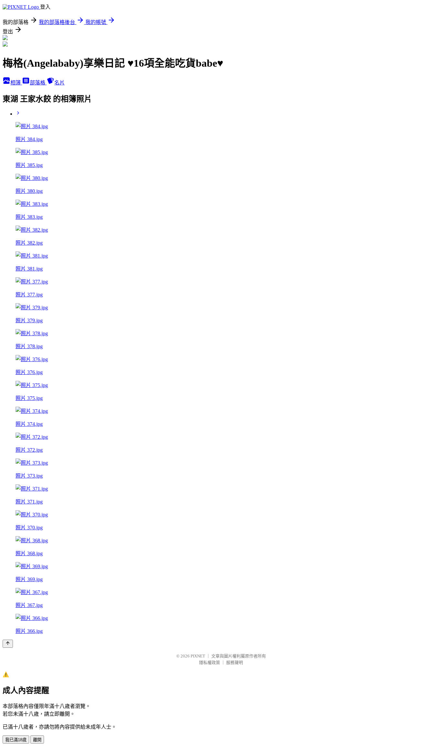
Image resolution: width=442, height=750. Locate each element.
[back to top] (8, 644)
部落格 (38, 82)
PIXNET (198, 656)
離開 (37, 739)
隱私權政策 (209, 662)
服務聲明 (234, 662)
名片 (59, 82)
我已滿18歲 (16, 739)
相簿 (16, 82)
